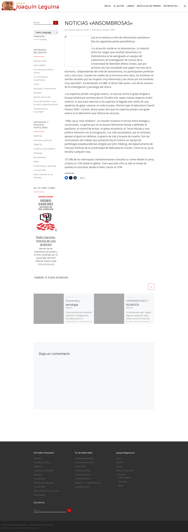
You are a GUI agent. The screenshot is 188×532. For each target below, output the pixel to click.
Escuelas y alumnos (43, 140)
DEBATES (38, 144)
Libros (119, 466)
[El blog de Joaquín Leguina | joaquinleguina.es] (31, 5)
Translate (42, 39)
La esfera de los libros (84, 458)
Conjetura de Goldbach (44, 148)
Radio (36, 161)
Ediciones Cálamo (83, 474)
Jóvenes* (38, 92)
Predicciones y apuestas (45, 166)
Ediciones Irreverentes (84, 462)
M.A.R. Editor (80, 466)
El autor (119, 462)
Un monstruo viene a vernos (43, 71)
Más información (47, 264)
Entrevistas (121, 474)
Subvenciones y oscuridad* (41, 110)
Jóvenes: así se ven (42, 97)
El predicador (40, 157)
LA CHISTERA (40, 170)
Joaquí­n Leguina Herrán (78, 30)
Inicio (118, 458)
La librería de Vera (83, 470)
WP (12, 528)
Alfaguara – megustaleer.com (88, 482)
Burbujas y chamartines (45, 88)
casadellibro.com (82, 487)
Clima (36, 84)
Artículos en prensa (124, 470)
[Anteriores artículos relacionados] (144, 286)
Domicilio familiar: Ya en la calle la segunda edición (46, 103)
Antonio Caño (40, 61)
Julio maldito (39, 65)
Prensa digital (124, 477)
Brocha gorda (39, 495)
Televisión (122, 481)
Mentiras (38, 136)
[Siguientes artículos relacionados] (151, 286)
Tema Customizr (32, 528)
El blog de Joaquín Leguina (18, 525)
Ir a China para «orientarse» (40, 78)
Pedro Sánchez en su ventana (46, 491)
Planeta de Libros (82, 478)
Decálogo (38, 153)
